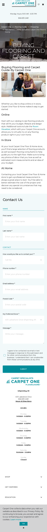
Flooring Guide (21, 27)
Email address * (9, 283)
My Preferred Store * (11, 314)
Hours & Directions (23, 401)
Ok (23, 524)
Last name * (7, 231)
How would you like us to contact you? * (18, 254)
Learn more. (15, 519)
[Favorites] (39, 4)
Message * (7, 328)
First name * (7, 215)
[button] (23, 260)
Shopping (34, 27)
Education (10, 497)
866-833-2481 (23, 18)
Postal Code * (8, 299)
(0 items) (43, 4)
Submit (23, 369)
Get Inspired (11, 487)
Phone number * (9, 268)
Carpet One (6, 27)
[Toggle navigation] (3, 4)
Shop (7, 477)
